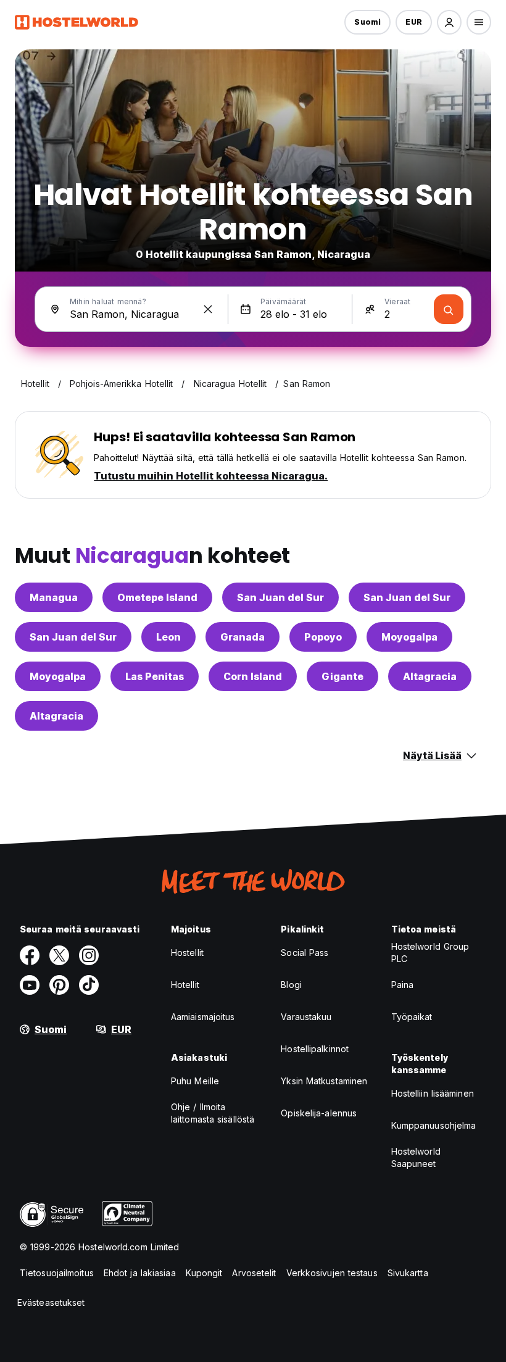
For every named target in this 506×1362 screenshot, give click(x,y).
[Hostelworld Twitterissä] (59, 955)
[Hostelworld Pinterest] (59, 985)
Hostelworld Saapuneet (416, 1157)
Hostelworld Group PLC (430, 952)
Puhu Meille (195, 1081)
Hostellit (187, 952)
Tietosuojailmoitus (57, 1273)
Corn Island (252, 676)
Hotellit (185, 984)
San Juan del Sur (280, 597)
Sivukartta (408, 1273)
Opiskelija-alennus (319, 1113)
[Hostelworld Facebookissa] (29, 955)
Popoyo (323, 637)
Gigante (342, 676)
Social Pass (304, 952)
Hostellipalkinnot (315, 1049)
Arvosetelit (254, 1273)
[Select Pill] (449, 22)
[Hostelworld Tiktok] (89, 985)
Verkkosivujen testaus (332, 1273)
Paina (402, 984)
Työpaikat (412, 1016)
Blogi (291, 984)
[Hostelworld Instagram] (89, 955)
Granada (242, 637)
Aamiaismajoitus (203, 1016)
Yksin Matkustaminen (324, 1081)
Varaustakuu (306, 1016)
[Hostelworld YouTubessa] (29, 985)
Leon (168, 637)
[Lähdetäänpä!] (448, 309)
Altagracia (430, 676)
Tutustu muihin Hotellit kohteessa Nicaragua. (211, 476)
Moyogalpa (409, 637)
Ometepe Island (157, 597)
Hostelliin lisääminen (432, 1093)
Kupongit (204, 1273)
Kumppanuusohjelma (433, 1125)
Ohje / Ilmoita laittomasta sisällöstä (212, 1113)
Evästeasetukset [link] (51, 1302)
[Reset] (208, 309)
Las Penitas (154, 676)
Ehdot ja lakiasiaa (140, 1273)
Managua (54, 597)
